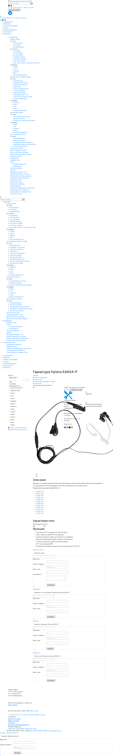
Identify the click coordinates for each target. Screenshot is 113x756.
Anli (14, 126)
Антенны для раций (16, 112)
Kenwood (16, 102)
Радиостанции (15, 39)
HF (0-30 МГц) (18, 53)
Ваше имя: (36, 559)
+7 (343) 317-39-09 (27, 7)
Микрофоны (17, 166)
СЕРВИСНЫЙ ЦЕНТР (10, 30)
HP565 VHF (40, 495)
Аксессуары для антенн (18, 134)
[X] (70, 427)
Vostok (15, 67)
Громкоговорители (19, 164)
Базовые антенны (19, 118)
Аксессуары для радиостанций (20, 77)
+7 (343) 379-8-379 (14, 7)
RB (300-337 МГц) (19, 57)
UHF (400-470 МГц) (19, 59)
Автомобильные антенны (21, 116)
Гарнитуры (17, 87)
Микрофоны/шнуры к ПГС (18, 172)
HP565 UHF (40, 497)
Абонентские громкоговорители (20, 176)
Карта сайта (34, 711)
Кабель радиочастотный (18, 150)
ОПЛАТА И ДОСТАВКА (10, 26)
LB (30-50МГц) (18, 55)
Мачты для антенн (19, 140)
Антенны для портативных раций (24, 120)
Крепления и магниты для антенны (24, 144)
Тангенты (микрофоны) (21, 89)
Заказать (36, 621)
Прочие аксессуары (20, 98)
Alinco (15, 104)
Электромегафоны (16, 168)
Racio (15, 73)
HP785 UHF (40, 513)
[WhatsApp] (72, 427)
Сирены (12, 170)
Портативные (17, 43)
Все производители (20, 75)
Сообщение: (37, 574)
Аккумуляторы (18, 81)
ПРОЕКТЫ (6, 24)
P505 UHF (40, 493)
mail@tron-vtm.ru (39, 715)
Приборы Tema (15, 160)
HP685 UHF (40, 505)
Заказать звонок (14, 10)
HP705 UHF (40, 509)
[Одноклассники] (67, 427)
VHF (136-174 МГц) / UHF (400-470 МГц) (26, 63)
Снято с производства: (18, 427)
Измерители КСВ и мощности (23, 142)
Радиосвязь (14, 37)
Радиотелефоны (15, 186)
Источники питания (16, 148)
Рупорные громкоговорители (19, 178)
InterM (12, 162)
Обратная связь (38, 550)
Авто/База (16, 45)
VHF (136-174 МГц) (19, 61)
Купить (66, 390)
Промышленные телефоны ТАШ (20, 192)
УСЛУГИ (6, 28)
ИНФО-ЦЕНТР (7, 32)
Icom (15, 106)
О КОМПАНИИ (7, 22)
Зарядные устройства (20, 83)
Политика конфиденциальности (18, 725)
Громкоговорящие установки (20, 174)
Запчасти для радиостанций (22, 96)
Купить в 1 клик (76, 390)
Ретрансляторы (18, 47)
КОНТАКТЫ (7, 34)
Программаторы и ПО (20, 94)
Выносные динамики (20, 85)
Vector (15, 69)
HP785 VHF (40, 511)
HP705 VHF (40, 507)
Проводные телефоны (17, 184)
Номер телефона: (38, 564)
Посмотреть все (15, 156)
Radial (15, 124)
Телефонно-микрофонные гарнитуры (22, 188)
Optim (15, 108)
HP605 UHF (40, 501)
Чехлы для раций (19, 90)
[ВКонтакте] (65, 427)
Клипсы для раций (19, 92)
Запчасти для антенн (20, 146)
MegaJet (16, 71)
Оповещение (14, 158)
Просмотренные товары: (19, 429)
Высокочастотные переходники (20, 154)
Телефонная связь (16, 182)
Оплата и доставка (14, 719)
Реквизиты (11, 723)
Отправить (50, 585)
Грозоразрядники (19, 138)
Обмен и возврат (13, 721)
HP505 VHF (40, 491)
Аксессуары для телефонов (19, 190)
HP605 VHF (40, 499)
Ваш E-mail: (36, 569)
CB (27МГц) (17, 51)
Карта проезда (13, 705)
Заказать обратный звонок (9, 733)
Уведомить (36, 589)
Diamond (16, 128)
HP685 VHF (40, 503)
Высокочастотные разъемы (19, 152)
